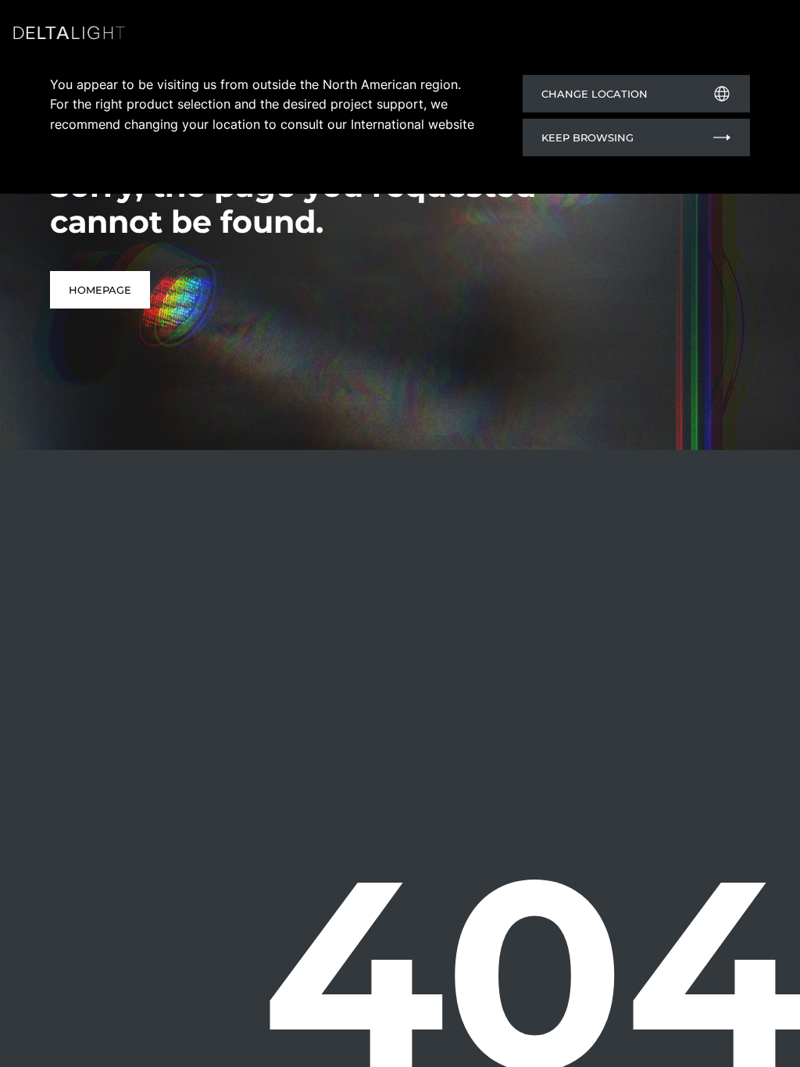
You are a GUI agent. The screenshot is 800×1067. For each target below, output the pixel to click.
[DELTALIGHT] (71, 36)
